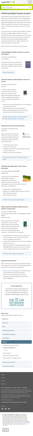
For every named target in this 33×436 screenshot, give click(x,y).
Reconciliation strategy (8, 334)
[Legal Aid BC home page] (8, 2)
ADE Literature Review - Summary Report (16, 117)
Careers (19, 387)
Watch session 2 (7, 274)
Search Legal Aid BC (7, 7)
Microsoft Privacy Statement (18, 422)
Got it (5, 430)
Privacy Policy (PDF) (5, 402)
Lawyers (3, 377)
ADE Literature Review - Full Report (14, 118)
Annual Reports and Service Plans (11, 345)
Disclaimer (24, 402)
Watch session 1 (7, 270)
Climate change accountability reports (12, 358)
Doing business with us (8, 330)
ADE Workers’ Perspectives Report (14, 253)
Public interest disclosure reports (11, 355)
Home (2, 387)
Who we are (5, 323)
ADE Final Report (9, 72)
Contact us (3, 383)
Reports (4, 342)
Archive (5, 350)
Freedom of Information (16, 402)
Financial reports (7, 353)
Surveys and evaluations (9, 347)
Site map (14, 387)
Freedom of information (8, 362)
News (3, 326)
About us (3, 380)
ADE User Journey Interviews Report (15, 199)
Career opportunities (8, 366)
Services (3, 374)
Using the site (8, 387)
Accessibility (5, 338)
